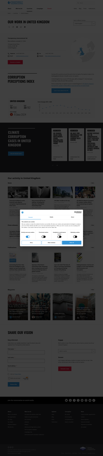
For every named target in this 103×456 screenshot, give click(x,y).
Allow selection (51, 242)
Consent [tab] (30, 217)
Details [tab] (51, 217)
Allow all (72, 242)
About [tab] (72, 217)
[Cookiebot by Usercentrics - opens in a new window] (75, 212)
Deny (31, 242)
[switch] (44, 237)
